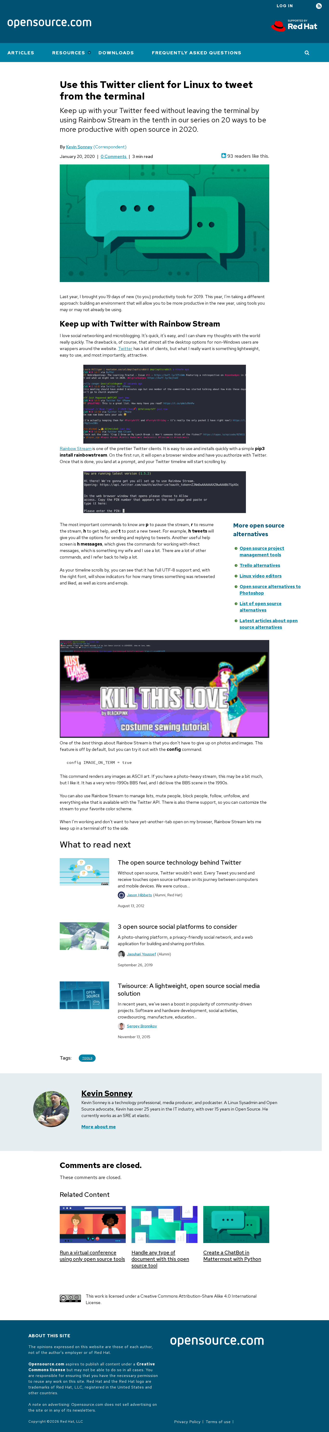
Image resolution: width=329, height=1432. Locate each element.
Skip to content (189, 547)
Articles (20, 53)
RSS (319, 6)
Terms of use (218, 1421)
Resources (68, 53)
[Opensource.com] (49, 24)
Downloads (116, 53)
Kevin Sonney (79, 147)
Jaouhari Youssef (141, 954)
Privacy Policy (187, 1421)
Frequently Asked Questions (197, 53)
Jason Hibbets (139, 895)
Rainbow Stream (76, 448)
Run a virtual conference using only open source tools (92, 1255)
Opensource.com (46, 1364)
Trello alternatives (260, 565)
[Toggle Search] (307, 52)
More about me (98, 1127)
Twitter (125, 348)
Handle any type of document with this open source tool (160, 1259)
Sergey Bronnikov (142, 1026)
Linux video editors (261, 576)
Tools (87, 1058)
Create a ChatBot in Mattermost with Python (232, 1255)
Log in (285, 5)
